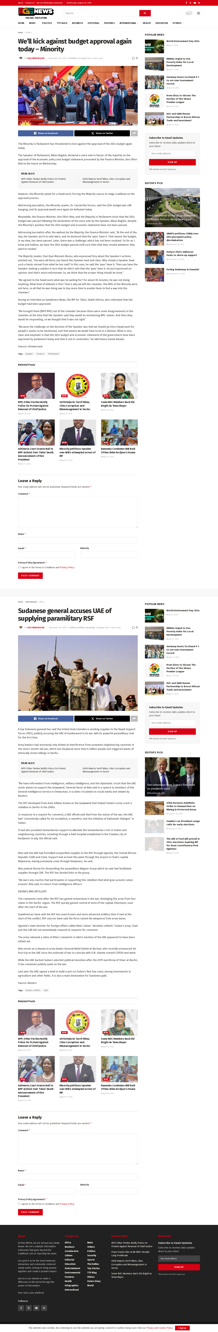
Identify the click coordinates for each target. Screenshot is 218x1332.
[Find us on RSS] (199, 3)
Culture (68, 1255)
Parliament (53, 354)
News (32, 23)
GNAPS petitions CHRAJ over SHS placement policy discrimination (182, 237)
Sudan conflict (33, 990)
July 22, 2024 (173, 125)
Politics (47, 23)
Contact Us (29, 3)
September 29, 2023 (176, 274)
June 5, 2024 (173, 45)
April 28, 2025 (25, 414)
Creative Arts (72, 1251)
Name (22, 533)
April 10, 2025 (66, 460)
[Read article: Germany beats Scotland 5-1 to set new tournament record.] (154, 82)
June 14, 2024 (173, 88)
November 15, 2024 (176, 244)
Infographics (72, 1285)
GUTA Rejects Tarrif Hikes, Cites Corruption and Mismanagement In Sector (75, 406)
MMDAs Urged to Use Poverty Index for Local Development (180, 62)
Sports (91, 1259)
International (128, 23)
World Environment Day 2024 (183, 41)
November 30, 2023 (58, 58)
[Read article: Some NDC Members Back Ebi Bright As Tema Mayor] (119, 386)
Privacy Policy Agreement (32, 562)
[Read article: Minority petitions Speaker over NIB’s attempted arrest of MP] (78, 432)
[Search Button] (145, 13)
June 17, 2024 (173, 70)
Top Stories (93, 1268)
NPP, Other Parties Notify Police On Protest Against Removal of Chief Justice (33, 406)
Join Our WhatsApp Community (49, 3)
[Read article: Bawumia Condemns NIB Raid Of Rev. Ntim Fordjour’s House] (119, 432)
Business (77, 23)
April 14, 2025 (25, 464)
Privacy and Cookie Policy (159, 1328)
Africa (41, 602)
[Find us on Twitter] (190, 3)
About (20, 3)
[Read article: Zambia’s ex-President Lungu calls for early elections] (154, 826)
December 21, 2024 (176, 259)
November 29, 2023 (58, 627)
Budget (29, 354)
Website (84, 548)
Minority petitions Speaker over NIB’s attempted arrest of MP (77, 452)
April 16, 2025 (66, 414)
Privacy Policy (67, 567)
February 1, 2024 (175, 829)
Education (162, 23)
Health (147, 23)
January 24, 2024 (155, 224)
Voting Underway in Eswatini (182, 269)
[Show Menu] (198, 13)
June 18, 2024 (173, 106)
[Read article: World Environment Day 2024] (154, 46)
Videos (91, 1277)
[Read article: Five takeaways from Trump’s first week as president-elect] (172, 777)
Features (109, 23)
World (90, 1285)
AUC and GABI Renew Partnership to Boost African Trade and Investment (183, 117)
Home (21, 23)
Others (177, 23)
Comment (24, 493)
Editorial (93, 23)
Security (90, 627)
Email (22, 548)
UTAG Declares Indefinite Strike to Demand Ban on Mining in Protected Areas (181, 806)
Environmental (72, 1272)
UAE (46, 990)
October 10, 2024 (175, 814)
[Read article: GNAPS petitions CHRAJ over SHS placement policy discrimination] (154, 239)
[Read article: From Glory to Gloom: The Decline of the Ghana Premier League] (154, 101)
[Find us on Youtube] (195, 3)
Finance (41, 354)
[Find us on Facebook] (186, 3)
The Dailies (93, 1264)
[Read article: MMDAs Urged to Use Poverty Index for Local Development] (154, 64)
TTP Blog (62, 23)
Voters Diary (94, 1281)
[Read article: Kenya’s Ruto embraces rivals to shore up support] (154, 257)
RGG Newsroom (35, 58)
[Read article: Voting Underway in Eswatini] (154, 275)
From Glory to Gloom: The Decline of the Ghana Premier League (181, 99)
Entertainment (72, 1268)
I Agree (182, 1328)
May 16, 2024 (173, 853)
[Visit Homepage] (36, 13)
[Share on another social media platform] (134, 133)
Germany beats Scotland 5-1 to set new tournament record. (182, 80)
